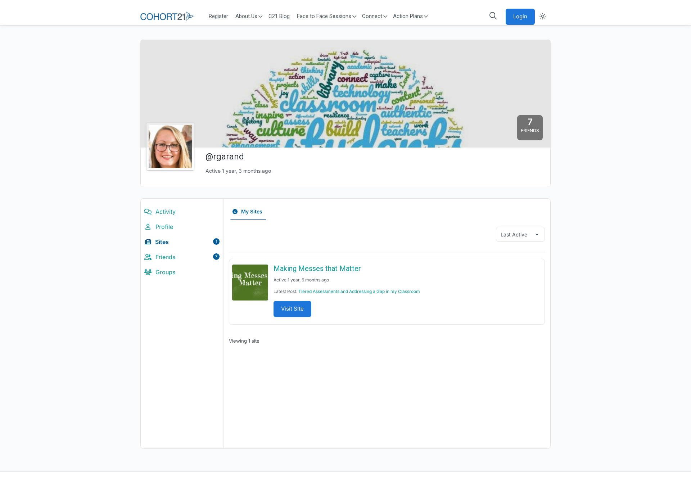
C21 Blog (279, 16)
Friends (185, 257)
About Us (247, 16)
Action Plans (408, 16)
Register (218, 16)
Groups (164, 272)
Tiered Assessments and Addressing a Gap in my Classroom (359, 291)
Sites (185, 241)
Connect (372, 16)
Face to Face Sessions (324, 16)
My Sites (251, 211)
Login (520, 16)
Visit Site (292, 308)
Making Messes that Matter (317, 268)
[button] (493, 15)
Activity (165, 211)
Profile (163, 226)
